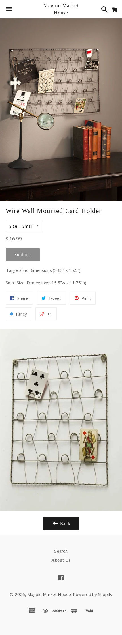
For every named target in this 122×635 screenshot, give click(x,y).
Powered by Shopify (92, 594)
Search (61, 551)
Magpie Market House (61, 9)
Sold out (22, 254)
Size (13, 226)
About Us (61, 560)
